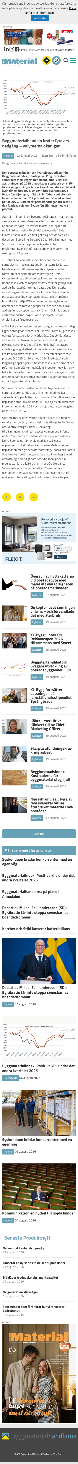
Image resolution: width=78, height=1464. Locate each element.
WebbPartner (59, 1454)
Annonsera (21, 50)
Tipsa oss (59, 50)
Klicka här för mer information (50, 10)
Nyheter (8, 156)
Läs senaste (34, 50)
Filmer (50, 50)
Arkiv (43, 50)
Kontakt (69, 50)
